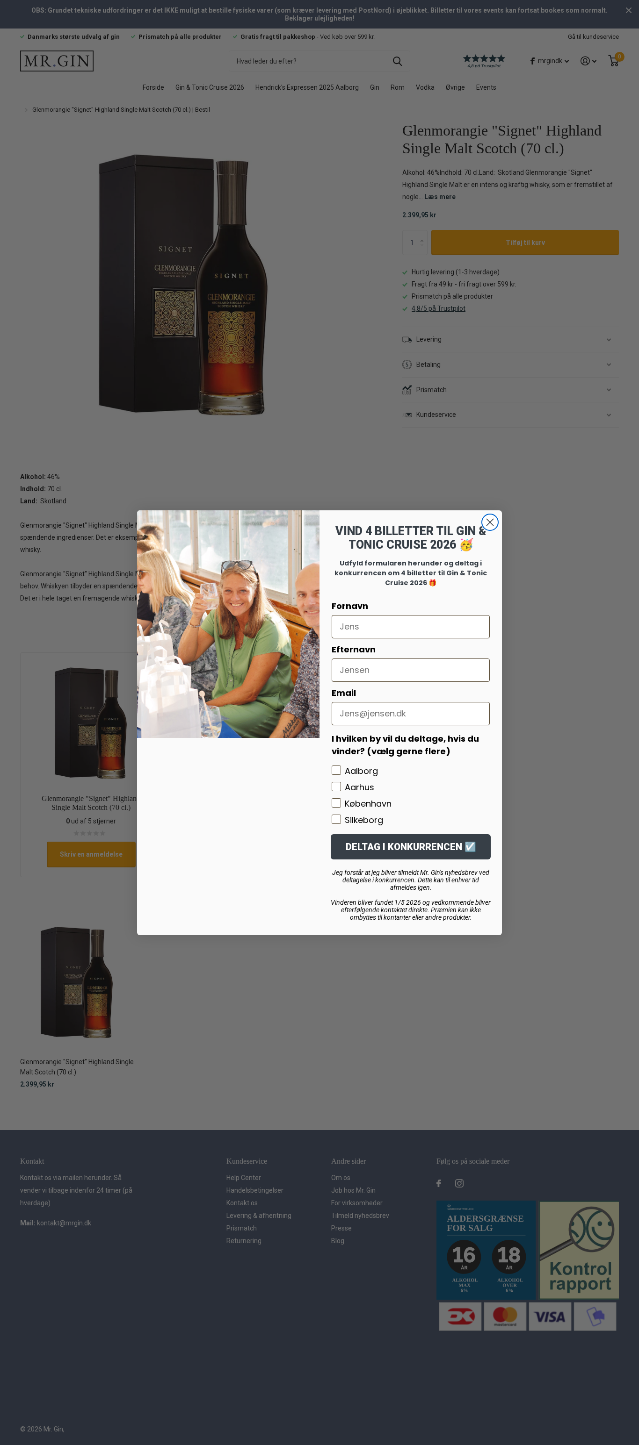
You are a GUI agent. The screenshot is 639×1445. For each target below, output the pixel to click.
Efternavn (354, 649)
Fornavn (350, 606)
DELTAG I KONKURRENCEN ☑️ (411, 846)
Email (344, 693)
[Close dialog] (490, 522)
